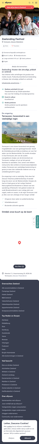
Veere (4, 336)
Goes (3, 349)
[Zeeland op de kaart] (36, 2)
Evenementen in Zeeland (10, 378)
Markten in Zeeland (9, 381)
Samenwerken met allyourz (11, 400)
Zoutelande (6, 333)
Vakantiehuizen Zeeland (10, 301)
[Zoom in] (34, 222)
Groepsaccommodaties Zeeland (13, 311)
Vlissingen (5, 343)
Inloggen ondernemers (10, 413)
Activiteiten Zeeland (9, 368)
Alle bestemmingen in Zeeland (12, 356)
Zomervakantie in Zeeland (11, 388)
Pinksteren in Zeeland (9, 385)
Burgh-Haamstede (8, 352)
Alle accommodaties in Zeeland (13, 288)
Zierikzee (5, 320)
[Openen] (33, 218)
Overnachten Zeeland (11, 284)
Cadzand (5, 346)
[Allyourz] (8, 3)
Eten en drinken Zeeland (10, 365)
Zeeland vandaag (8, 375)
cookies (9, 426)
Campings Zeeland (8, 291)
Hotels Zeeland (7, 294)
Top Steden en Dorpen (11, 316)
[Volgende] (35, 22)
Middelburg (6, 323)
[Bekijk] (14, 32)
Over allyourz (7, 396)
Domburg (5, 330)
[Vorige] (3, 22)
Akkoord (28, 438)
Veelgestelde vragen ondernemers (14, 410)
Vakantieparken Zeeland (10, 304)
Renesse (5, 339)
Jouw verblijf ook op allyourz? (12, 404)
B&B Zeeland (6, 298)
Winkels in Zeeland (8, 372)
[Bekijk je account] (32, 2)
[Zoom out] (34, 224)
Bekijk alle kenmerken (19, 66)
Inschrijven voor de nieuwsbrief (12, 420)
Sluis (3, 326)
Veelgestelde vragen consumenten (14, 407)
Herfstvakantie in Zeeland (11, 391)
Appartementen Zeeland (10, 307)
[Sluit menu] (2, 2)
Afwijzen (11, 438)
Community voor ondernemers (12, 417)
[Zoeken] (29, 2)
